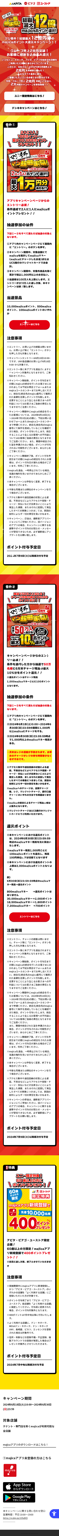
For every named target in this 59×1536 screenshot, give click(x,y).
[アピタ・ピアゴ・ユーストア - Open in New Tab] (29, 3)
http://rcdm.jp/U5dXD (15, 1518)
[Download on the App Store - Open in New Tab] (19, 1491)
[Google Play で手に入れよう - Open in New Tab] (19, 1502)
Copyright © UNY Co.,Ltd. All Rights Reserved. (29, 1533)
